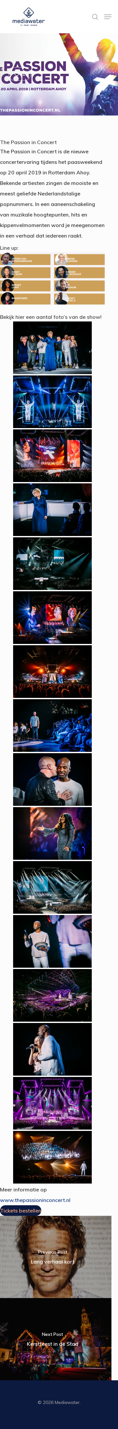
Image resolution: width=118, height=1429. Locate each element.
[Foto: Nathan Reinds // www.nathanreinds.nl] (52, 347)
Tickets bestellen (20, 1210)
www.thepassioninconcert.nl (35, 1200)
